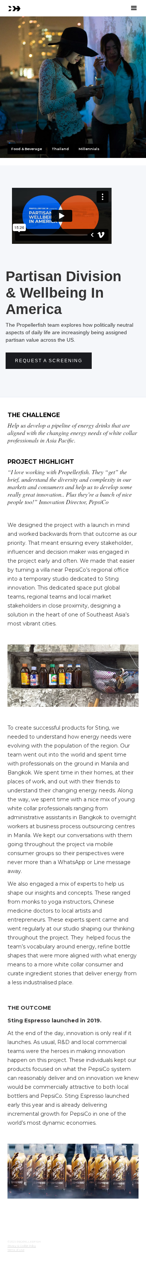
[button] (134, 8)
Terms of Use (15, 1250)
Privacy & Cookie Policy (21, 1246)
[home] (14, 8)
